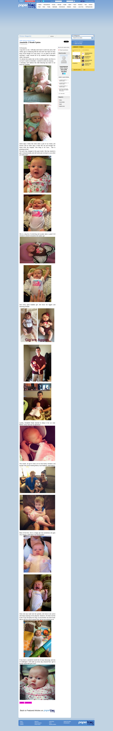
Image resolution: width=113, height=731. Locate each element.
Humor (74, 6)
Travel (74, 4)
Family (48, 6)
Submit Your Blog (78, 43)
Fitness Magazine (25, 36)
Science (90, 4)
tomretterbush (88, 56)
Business (80, 4)
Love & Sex (80, 6)
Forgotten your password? (89, 1)
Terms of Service (38, 722)
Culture (40, 4)
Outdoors (69, 6)
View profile (64, 69)
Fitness (60, 99)
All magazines (67, 722)
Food (39, 6)
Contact (21, 722)
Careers (21, 724)
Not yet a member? (78, 42)
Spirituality (54, 6)
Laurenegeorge (24, 44)
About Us (36, 721)
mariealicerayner (88, 60)
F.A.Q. (50, 722)
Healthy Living (62, 106)
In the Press (51, 721)
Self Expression (89, 6)
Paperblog (26, 5)
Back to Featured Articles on (32, 710)
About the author (77, 69)
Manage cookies (52, 724)
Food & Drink (61, 102)
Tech (86, 4)
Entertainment (47, 4)
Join (84, 69)
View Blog (64, 71)
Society (53, 4)
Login (82, 1)
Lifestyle (59, 4)
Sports (69, 4)
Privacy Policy (37, 724)
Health (60, 104)
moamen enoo (88, 63)
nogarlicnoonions (88, 53)
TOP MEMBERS (85, 49)
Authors (52, 36)
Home (21, 1)
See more (62, 93)
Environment (62, 6)
